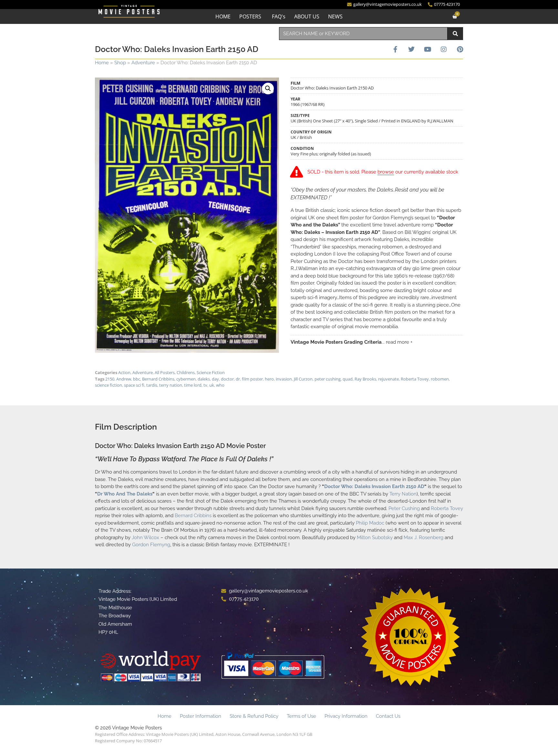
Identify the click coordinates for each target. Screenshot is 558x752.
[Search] (455, 33)
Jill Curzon (303, 379)
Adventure (143, 63)
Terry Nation (403, 494)
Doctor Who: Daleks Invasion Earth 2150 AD (374, 486)
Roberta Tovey (415, 379)
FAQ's (278, 16)
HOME (223, 16)
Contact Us (388, 716)
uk (211, 385)
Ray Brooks (365, 379)
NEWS (335, 16)
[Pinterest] (460, 49)
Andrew (123, 379)
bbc (136, 379)
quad (348, 379)
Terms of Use (301, 716)
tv (205, 385)
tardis (151, 385)
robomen (440, 379)
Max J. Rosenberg (423, 537)
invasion (284, 379)
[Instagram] (443, 49)
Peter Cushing (404, 508)
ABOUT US (306, 16)
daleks (204, 379)
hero (269, 379)
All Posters (165, 372)
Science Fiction (211, 372)
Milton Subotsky (375, 537)
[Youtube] (427, 49)
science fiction (108, 385)
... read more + (397, 342)
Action (124, 372)
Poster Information (200, 716)
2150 (109, 379)
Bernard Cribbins (158, 379)
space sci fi (134, 385)
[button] (268, 88)
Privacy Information (346, 716)
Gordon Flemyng (151, 545)
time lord (193, 385)
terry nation (170, 385)
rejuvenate (388, 379)
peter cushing (328, 379)
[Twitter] (411, 49)
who (220, 385)
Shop (120, 63)
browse (385, 172)
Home (102, 63)
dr (238, 379)
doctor (227, 379)
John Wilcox (145, 537)
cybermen (186, 379)
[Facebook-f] (395, 49)
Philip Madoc (370, 523)
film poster (252, 379)
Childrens (186, 372)
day (215, 379)
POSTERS (250, 16)
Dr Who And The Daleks (124, 494)
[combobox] (363, 33)
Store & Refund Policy (254, 716)
